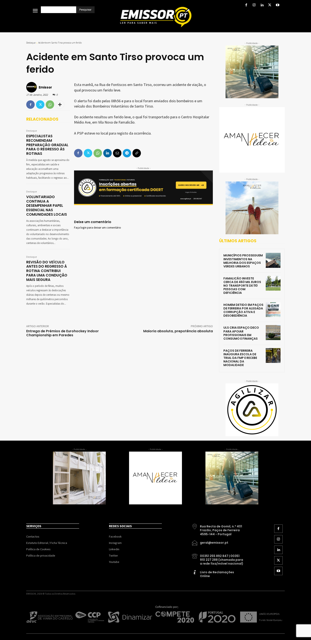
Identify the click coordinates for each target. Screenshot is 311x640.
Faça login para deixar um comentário (97, 228)
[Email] (117, 153)
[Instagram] (254, 5)
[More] (59, 104)
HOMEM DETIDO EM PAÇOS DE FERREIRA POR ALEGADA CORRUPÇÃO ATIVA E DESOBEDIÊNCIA (243, 310)
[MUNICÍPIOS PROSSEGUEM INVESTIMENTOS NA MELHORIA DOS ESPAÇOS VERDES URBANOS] (273, 260)
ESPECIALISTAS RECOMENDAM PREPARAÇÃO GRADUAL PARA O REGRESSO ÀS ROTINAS (47, 144)
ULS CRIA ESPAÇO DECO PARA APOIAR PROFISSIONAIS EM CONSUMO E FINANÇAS (241, 332)
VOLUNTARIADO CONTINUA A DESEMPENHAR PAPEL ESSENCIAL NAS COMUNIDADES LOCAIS (46, 205)
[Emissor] (32, 87)
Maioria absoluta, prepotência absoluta (178, 331)
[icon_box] (217, 528)
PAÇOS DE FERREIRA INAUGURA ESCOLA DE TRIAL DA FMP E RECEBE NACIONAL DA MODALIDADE (240, 358)
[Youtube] (278, 5)
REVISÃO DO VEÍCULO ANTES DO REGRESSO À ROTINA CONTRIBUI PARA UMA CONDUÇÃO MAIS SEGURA (46, 271)
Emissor (45, 87)
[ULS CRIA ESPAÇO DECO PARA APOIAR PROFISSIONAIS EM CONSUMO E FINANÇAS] (273, 332)
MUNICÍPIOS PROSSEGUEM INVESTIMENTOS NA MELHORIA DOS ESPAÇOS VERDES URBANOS (243, 260)
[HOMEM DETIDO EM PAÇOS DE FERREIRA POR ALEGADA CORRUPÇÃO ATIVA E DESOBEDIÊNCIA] (273, 309)
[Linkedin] (262, 5)
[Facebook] (246, 5)
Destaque (31, 42)
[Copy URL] (136, 153)
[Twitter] (270, 5)
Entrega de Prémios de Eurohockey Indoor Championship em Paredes (62, 333)
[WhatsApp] (50, 104)
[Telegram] (127, 153)
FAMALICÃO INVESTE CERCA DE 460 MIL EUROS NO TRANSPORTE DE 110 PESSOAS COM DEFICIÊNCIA (242, 285)
